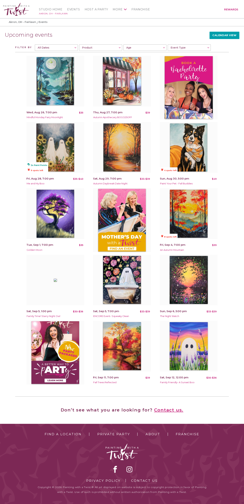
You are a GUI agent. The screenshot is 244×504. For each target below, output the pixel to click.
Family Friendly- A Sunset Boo (177, 382)
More (118, 9)
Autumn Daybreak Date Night (110, 183)
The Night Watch (169, 316)
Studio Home (51, 9)
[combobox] (56, 47)
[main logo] (16, 4)
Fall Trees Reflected (104, 382)
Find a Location (63, 434)
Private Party (113, 434)
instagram (129, 469)
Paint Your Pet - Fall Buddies (176, 183)
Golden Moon (34, 250)
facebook (115, 469)
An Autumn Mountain (172, 250)
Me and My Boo (35, 183)
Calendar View (224, 35)
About (153, 434)
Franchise (140, 9)
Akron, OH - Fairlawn (53, 13)
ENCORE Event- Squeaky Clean (111, 316)
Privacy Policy (103, 481)
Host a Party (96, 9)
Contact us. (168, 410)
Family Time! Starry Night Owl (43, 316)
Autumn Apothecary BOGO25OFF (112, 117)
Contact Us (144, 481)
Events (73, 9)
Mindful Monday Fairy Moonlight (45, 117)
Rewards (231, 9)
